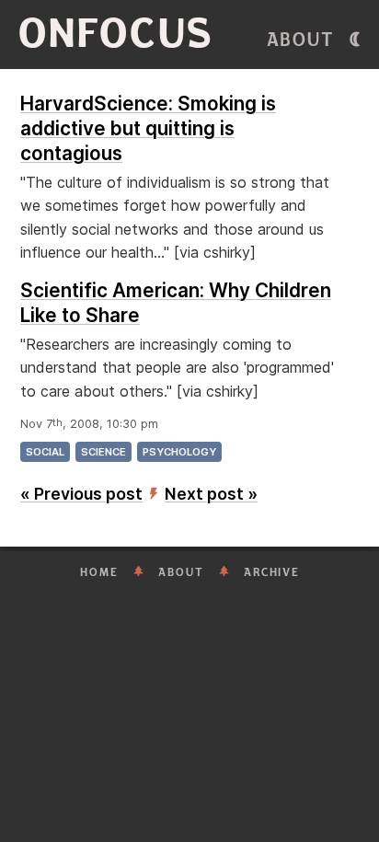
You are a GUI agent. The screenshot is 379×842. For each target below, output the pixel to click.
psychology (179, 451)
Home (99, 572)
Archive (272, 572)
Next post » (211, 493)
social (45, 451)
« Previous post (81, 493)
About (301, 40)
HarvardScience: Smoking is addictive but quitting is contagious (148, 128)
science (103, 451)
